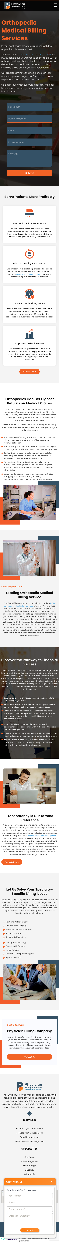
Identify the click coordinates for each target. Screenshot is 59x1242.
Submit (29, 173)
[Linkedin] (29, 1113)
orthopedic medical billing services (35, 54)
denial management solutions (29, 274)
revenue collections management (42, 836)
